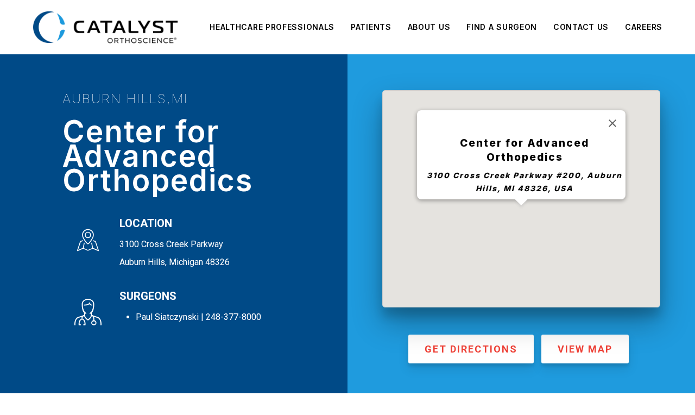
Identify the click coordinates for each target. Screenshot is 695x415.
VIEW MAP (585, 349)
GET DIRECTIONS (471, 349)
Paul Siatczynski (167, 317)
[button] (521, 211)
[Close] (612, 123)
